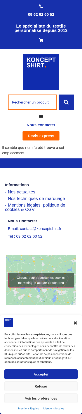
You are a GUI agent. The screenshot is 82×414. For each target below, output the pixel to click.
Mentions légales (28, 408)
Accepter (41, 374)
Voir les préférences (41, 398)
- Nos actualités (20, 191)
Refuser (41, 386)
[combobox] (32, 102)
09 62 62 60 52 (41, 14)
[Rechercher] (66, 102)
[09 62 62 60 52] (41, 6)
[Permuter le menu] (41, 116)
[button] (75, 323)
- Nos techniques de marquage (35, 198)
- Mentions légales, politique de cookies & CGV (35, 207)
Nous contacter (41, 125)
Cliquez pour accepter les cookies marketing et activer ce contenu (41, 280)
